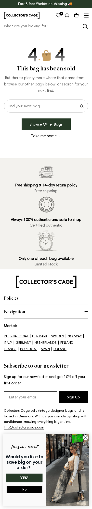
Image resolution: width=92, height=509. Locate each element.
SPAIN (45, 349)
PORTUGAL (28, 349)
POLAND (59, 349)
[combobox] (46, 26)
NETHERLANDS (46, 343)
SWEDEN (57, 336)
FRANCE (10, 349)
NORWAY (75, 336)
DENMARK (39, 336)
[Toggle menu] (85, 15)
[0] (58, 15)
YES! (24, 478)
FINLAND (66, 343)
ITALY (8, 343)
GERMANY (23, 343)
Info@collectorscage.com (24, 427)
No (24, 490)
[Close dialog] (85, 437)
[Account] (67, 15)
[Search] (85, 26)
